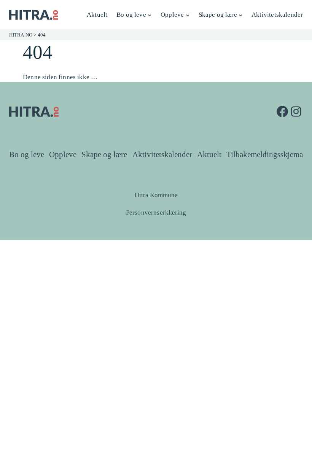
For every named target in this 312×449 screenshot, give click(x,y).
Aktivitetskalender (162, 154)
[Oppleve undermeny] (187, 15)
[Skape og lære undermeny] (240, 15)
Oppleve (62, 154)
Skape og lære (104, 154)
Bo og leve (26, 154)
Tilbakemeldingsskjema (264, 154)
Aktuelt (209, 154)
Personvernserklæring (156, 212)
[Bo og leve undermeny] (149, 15)
